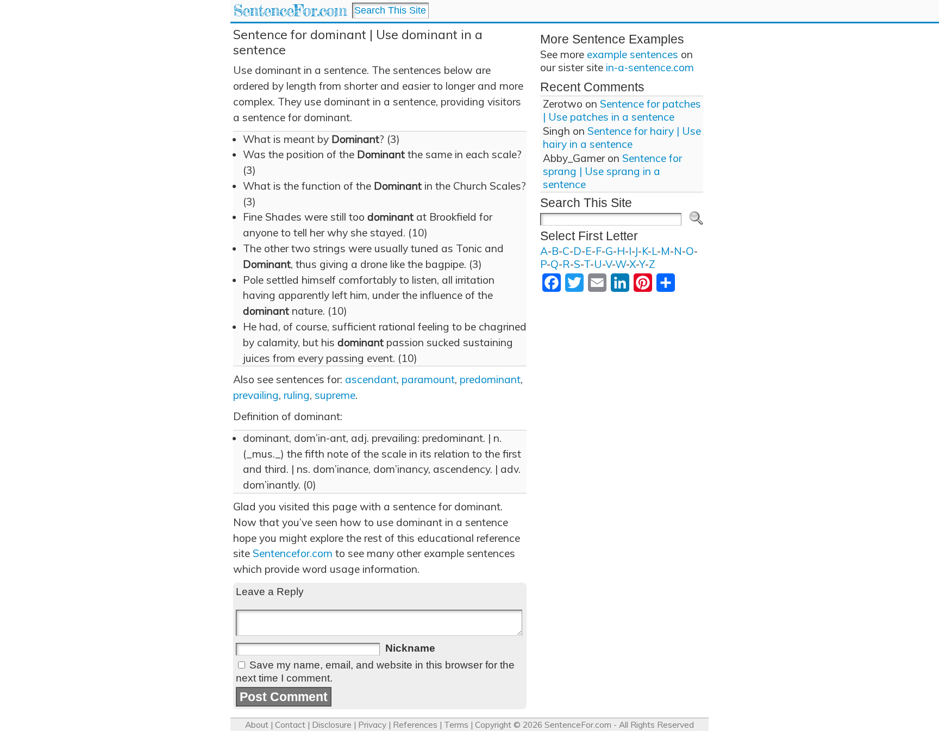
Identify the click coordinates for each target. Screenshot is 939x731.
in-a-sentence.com (650, 67)
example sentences (632, 54)
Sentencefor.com (293, 553)
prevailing (256, 395)
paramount (428, 379)
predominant (490, 379)
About (256, 725)
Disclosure (332, 725)
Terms (456, 725)
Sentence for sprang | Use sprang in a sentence (612, 171)
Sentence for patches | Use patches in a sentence (622, 110)
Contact (290, 725)
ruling (297, 395)
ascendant (371, 379)
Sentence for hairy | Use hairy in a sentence (622, 137)
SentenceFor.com (290, 10)
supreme (335, 395)
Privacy (372, 725)
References (415, 725)
